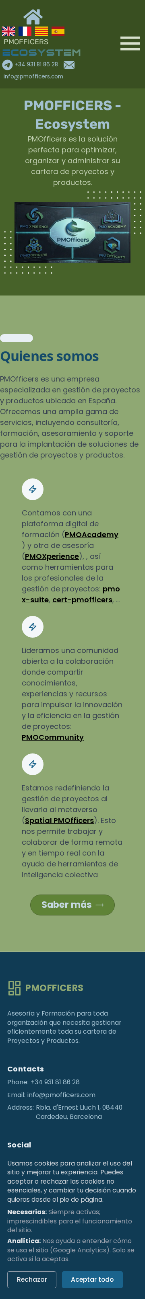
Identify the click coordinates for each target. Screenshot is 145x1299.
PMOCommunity (53, 737)
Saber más (66, 904)
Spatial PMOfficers (59, 820)
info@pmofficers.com (61, 1095)
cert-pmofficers (82, 600)
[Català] (41, 31)
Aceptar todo (92, 1279)
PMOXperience (52, 556)
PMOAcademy (91, 534)
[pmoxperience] (32, 214)
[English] (8, 31)
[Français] (25, 31)
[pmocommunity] (32, 248)
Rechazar (32, 1279)
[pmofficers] (73, 233)
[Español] (58, 31)
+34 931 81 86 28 (36, 64)
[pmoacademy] (112, 214)
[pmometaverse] (113, 248)
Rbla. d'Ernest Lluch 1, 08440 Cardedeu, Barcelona (79, 1112)
